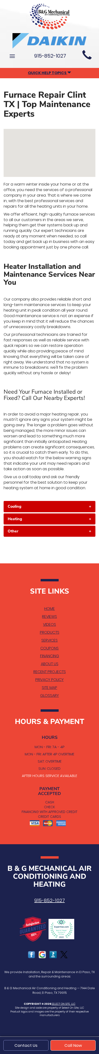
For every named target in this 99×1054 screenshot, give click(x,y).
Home (49, 608)
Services (49, 640)
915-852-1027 (49, 900)
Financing (49, 656)
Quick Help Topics (47, 73)
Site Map (49, 687)
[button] (49, 506)
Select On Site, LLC (63, 1004)
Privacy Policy (49, 679)
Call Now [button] (73, 1045)
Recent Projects (49, 672)
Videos (49, 624)
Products (49, 632)
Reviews (49, 616)
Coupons (49, 648)
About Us (49, 664)
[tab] (49, 506)
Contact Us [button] (25, 1045)
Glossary (49, 695)
